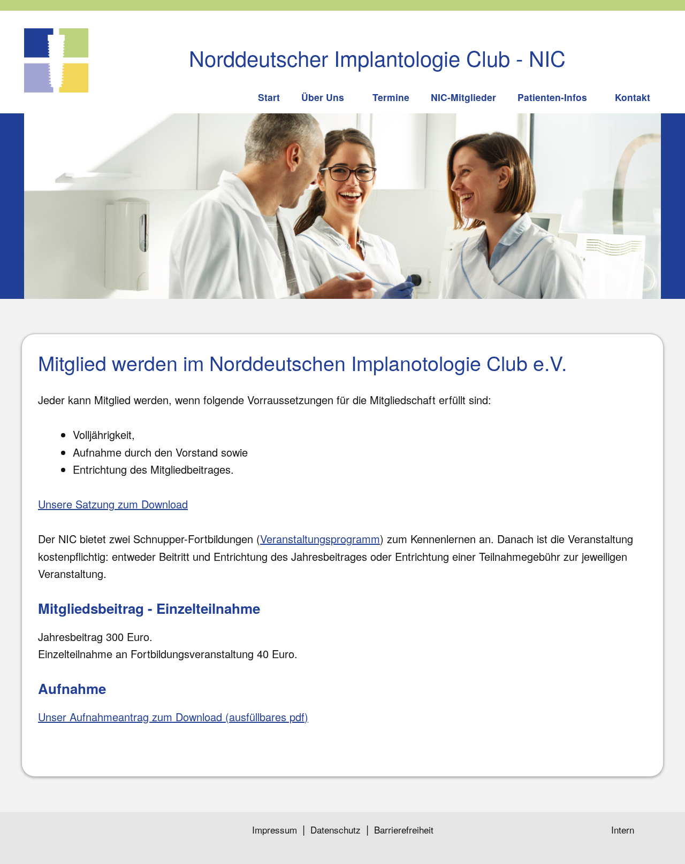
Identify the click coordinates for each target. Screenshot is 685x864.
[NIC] (56, 60)
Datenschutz (335, 829)
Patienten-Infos (552, 97)
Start (269, 97)
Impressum (274, 829)
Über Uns (322, 97)
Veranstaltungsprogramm (320, 538)
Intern (622, 829)
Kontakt (632, 97)
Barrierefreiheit (403, 829)
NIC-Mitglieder (463, 97)
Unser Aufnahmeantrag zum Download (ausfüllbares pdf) (173, 716)
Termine (390, 97)
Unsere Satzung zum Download (113, 504)
